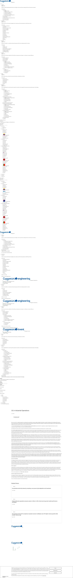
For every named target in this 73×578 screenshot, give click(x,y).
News (3, 74)
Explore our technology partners (6, 276)
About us (4, 85)
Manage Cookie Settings (17, 568)
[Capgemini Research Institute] (37, 249)
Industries (4, 21)
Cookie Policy (44, 575)
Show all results (2, 393)
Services (4, 41)
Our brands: (13, 545)
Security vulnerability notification (18, 565)
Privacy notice (16, 564)
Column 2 (14, 560)
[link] (7, 2)
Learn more (3, 44)
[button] (3, 176)
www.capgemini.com (17, 471)
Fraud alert (14, 540)
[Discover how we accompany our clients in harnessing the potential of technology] (37, 375)
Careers (4, 53)
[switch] (8, 122)
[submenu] (4, 254)
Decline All (55, 572)
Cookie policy (14, 539)
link (2, 41)
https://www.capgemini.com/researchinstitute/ (20, 478)
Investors (15, 559)
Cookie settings (14, 538)
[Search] (0, 3)
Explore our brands (4, 274)
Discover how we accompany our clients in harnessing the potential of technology (13, 376)
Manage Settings (55, 570)
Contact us (15, 558)
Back (5, 69)
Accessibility (15, 561)
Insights (4, 5)
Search (1, 378)
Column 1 (14, 551)
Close (1, 382)
